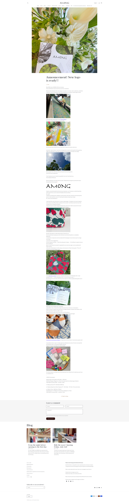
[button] (28, 3)
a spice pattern (63, 119)
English (29, 496)
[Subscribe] (44, 487)
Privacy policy (29, 466)
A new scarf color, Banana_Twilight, (53, 340)
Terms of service (30, 473)
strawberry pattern (52, 275)
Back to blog (65, 396)
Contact (28, 475)
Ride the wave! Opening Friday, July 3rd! (63, 446)
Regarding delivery (30, 464)
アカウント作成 (29, 476)
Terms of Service (30, 469)
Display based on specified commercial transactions (35, 471)
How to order (29, 462)
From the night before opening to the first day (37, 446)
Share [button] (48, 84)
